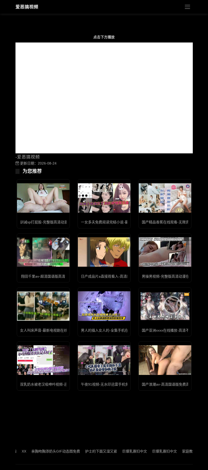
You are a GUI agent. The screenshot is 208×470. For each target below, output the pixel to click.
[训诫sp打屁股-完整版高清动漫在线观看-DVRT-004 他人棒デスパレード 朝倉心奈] (43, 198)
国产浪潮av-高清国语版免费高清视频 (171, 384)
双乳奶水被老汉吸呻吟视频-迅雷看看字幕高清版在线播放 (65, 384)
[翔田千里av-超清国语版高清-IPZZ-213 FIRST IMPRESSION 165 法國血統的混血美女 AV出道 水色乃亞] (43, 252)
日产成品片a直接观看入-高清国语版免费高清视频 (120, 276)
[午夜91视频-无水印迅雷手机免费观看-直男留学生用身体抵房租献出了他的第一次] (104, 360)
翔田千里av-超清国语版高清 (43, 276)
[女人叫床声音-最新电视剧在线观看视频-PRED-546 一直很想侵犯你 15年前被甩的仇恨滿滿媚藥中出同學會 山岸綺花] (43, 306)
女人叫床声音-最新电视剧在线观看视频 (51, 330)
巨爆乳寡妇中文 (127, 451)
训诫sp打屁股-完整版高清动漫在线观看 (51, 222)
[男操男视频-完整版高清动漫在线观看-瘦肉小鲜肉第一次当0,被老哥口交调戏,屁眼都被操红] (165, 252)
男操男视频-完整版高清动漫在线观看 (171, 276)
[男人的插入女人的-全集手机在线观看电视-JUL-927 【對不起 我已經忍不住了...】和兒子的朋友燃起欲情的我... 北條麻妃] (104, 306)
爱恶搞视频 (26, 6)
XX (16, 451)
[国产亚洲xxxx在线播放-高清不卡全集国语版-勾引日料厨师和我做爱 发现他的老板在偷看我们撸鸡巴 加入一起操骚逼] (165, 306)
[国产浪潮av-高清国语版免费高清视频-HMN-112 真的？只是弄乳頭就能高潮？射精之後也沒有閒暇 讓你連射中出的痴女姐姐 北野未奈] (165, 360)
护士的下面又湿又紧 (94, 451)
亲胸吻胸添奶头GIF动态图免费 (48, 451)
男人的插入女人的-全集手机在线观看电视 (113, 330)
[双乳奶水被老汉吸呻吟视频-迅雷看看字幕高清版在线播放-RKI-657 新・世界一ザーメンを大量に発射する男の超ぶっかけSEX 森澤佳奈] (43, 360)
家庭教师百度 (185, 451)
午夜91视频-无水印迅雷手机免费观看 (110, 384)
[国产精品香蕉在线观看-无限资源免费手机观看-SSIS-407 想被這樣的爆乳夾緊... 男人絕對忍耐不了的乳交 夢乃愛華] (165, 198)
